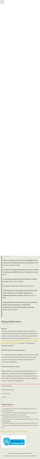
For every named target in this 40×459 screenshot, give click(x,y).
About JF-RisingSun (7, 386)
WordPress (12, 455)
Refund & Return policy (8, 389)
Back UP (4, 397)
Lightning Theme (20, 455)
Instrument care (6, 393)
